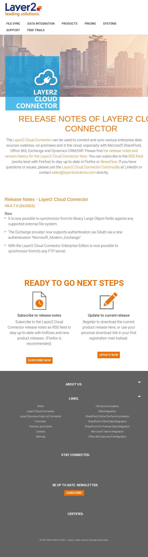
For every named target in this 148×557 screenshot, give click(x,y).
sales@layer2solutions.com (74, 172)
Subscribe (74, 493)
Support (13, 30)
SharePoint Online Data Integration (107, 421)
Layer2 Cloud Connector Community (91, 167)
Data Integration (41, 23)
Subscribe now (39, 360)
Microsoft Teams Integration (107, 431)
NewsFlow (109, 161)
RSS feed (136, 156)
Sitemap (40, 436)
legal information (100, 540)
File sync (13, 23)
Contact (40, 431)
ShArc (40, 406)
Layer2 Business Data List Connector (41, 416)
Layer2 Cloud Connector (32, 140)
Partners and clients (40, 426)
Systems (109, 23)
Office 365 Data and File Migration (107, 436)
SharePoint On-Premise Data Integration (107, 426)
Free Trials (36, 30)
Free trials (40, 421)
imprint (70, 540)
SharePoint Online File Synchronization (107, 416)
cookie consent (81, 540)
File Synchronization (107, 406)
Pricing (90, 23)
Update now (108, 355)
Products (69, 23)
